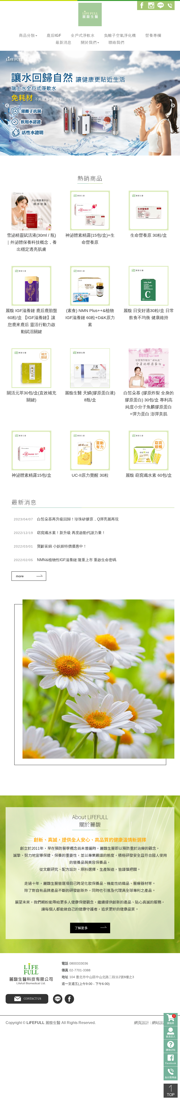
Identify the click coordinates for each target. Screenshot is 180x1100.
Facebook (141, 5)
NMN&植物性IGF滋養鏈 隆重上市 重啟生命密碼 (65, 560)
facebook (69, 999)
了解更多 (81, 928)
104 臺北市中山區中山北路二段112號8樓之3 (101, 977)
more (20, 576)
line (57, 999)
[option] (90, 103)
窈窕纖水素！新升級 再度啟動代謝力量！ (59, 533)
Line (160, 5)
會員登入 (170, 1036)
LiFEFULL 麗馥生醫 (90, 14)
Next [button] (173, 105)
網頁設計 (141, 1023)
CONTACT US (32, 998)
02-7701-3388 (79, 970)
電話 (65, 963)
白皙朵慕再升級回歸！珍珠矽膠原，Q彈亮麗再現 (66, 519)
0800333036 (78, 963)
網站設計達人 (163, 1023)
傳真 (65, 970)
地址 (65, 977)
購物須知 (170, 1050)
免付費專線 (170, 5)
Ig (151, 5)
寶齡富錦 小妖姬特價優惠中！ (50, 546)
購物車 (171, 1019)
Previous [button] (7, 105)
